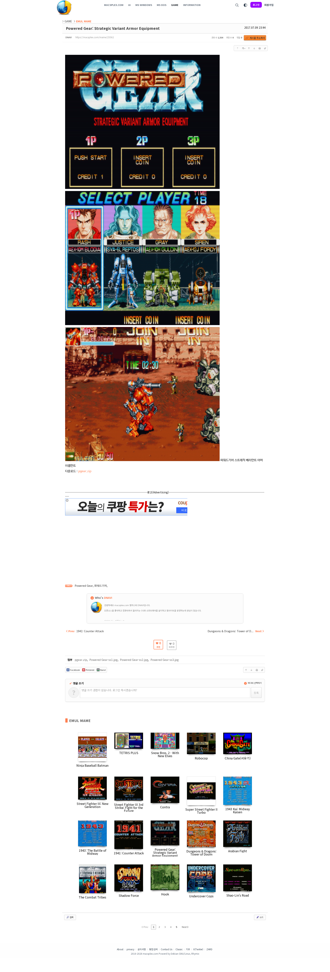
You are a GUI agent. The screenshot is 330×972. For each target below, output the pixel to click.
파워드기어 (100, 586)
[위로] (249, 48)
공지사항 (142, 949)
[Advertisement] (165, 543)
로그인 (256, 4)
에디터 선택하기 (254, 682)
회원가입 (268, 5)
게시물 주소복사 (257, 37)
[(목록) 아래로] (254, 48)
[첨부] (265, 48)
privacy (130, 949)
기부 (188, 949)
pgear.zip (84, 471)
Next (184, 927)
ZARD (209, 949)
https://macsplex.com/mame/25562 (94, 37)
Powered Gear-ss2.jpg (134, 660)
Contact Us (166, 949)
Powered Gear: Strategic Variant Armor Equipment (113, 28)
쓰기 (261, 917)
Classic (179, 949)
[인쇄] (259, 48)
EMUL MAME (80, 720)
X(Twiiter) (198, 949)
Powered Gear (84, 586)
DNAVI (69, 37)
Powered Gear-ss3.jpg (164, 660)
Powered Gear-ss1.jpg (103, 660)
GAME (68, 21)
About (120, 949)
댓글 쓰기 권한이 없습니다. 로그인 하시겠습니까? (109, 690)
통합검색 (153, 949)
